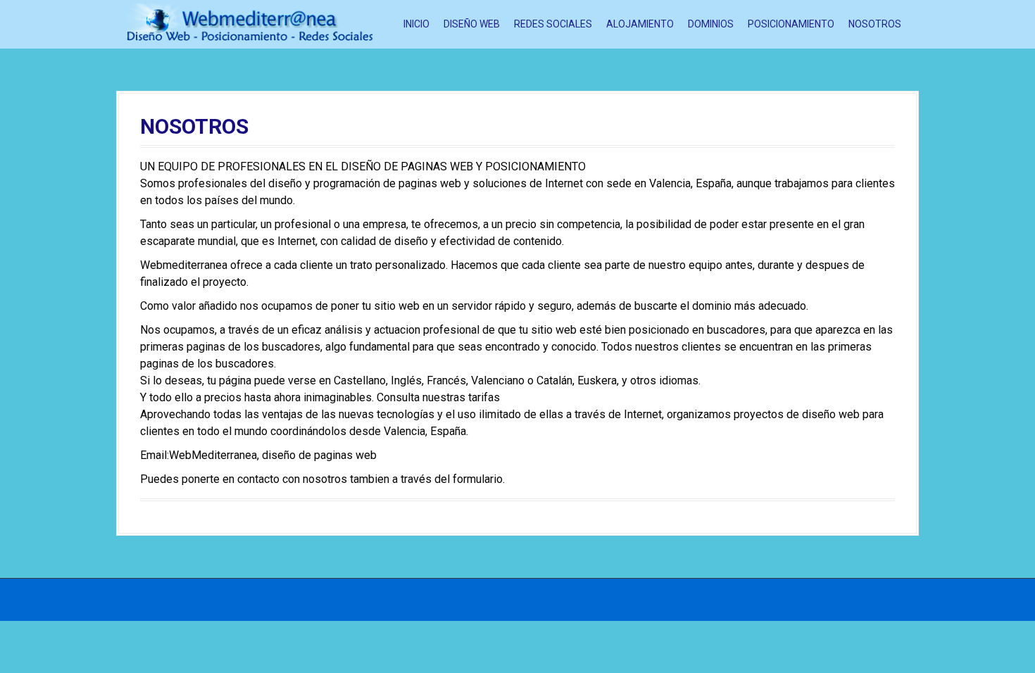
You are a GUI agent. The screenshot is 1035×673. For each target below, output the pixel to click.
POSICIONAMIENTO (791, 24)
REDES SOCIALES (553, 24)
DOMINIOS (711, 24)
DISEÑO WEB (472, 24)
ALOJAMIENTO (640, 24)
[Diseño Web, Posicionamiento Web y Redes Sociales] (250, 23)
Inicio (416, 24)
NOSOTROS (874, 24)
